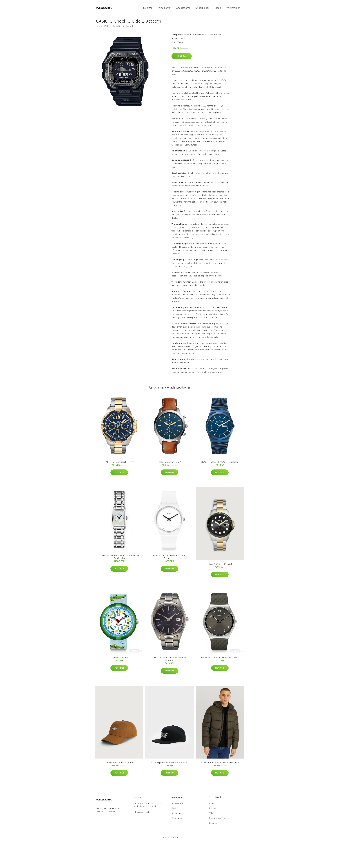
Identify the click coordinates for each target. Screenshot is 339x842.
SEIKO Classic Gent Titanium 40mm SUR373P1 (169, 659)
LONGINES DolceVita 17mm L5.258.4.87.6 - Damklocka (119, 557)
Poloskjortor (164, 7)
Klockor (217, 34)
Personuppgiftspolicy (219, 818)
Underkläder (202, 7)
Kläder (174, 808)
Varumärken (233, 7)
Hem (98, 26)
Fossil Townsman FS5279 (170, 462)
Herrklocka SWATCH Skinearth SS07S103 (219, 657)
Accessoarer (183, 7)
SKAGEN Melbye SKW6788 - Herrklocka (219, 462)
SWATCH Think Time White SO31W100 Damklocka (169, 557)
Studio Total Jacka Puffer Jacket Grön (220, 762)
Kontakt (213, 808)
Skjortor (147, 7)
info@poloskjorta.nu (143, 812)
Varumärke (188, 34)
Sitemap (213, 823)
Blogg (218, 7)
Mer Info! (181, 56)
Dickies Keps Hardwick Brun (119, 762)
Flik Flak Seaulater (119, 657)
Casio (210, 34)
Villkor (212, 813)
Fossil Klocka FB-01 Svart (220, 564)
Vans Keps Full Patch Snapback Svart (169, 762)
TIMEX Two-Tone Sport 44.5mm (119, 462)
